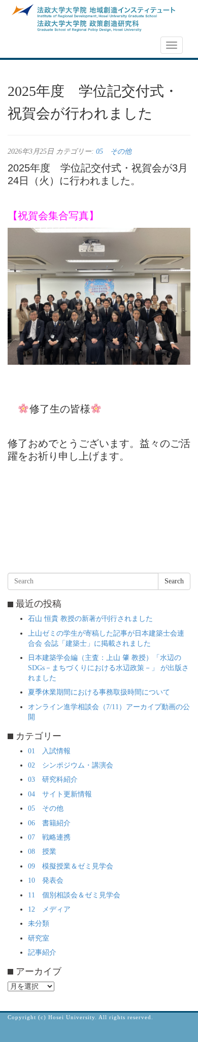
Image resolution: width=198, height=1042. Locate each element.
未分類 (38, 923)
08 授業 (42, 851)
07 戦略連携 (49, 837)
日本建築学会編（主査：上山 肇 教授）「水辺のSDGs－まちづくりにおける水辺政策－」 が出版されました (108, 668)
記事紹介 (42, 952)
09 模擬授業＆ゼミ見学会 (70, 866)
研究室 (38, 938)
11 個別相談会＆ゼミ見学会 (74, 895)
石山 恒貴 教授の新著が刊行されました (90, 618)
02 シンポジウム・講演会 (70, 765)
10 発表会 (45, 880)
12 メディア (49, 909)
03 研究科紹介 (53, 779)
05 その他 (113, 151)
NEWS (24, 45)
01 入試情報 (49, 751)
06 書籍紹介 (49, 823)
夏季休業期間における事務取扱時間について (99, 692)
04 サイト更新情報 (60, 794)
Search (174, 581)
